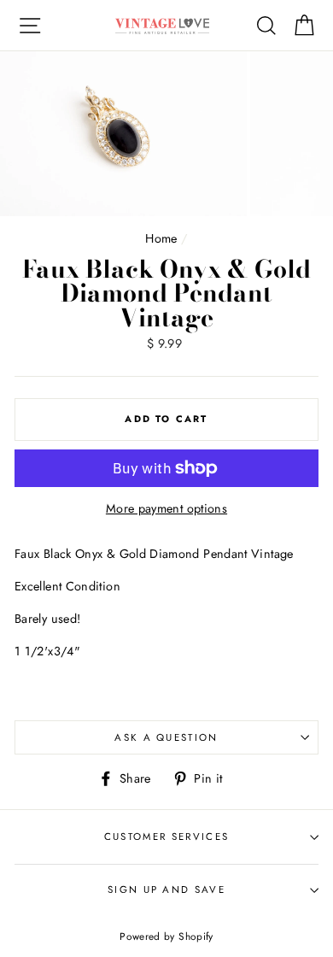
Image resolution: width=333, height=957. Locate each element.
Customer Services (166, 836)
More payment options (166, 508)
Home (161, 238)
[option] (125, 133)
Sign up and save (166, 889)
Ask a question (166, 737)
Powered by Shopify (166, 936)
